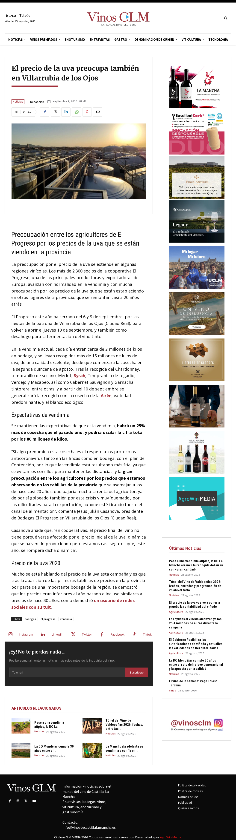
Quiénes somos (188, 808)
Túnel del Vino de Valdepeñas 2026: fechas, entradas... (124, 724)
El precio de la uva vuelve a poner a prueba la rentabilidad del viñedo (194, 604)
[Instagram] (10, 634)
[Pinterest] (87, 112)
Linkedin (57, 634)
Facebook (117, 634)
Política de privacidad (192, 785)
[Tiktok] (134, 634)
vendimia (66, 619)
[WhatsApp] (76, 112)
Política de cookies (190, 791)
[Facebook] (44, 112)
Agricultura (176, 612)
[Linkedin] (66, 112)
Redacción (37, 102)
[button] (225, 18)
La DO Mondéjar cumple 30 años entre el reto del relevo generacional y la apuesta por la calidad (196, 664)
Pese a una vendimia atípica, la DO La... (49, 724)
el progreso (48, 619)
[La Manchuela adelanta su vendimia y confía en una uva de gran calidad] (92, 750)
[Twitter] (55, 112)
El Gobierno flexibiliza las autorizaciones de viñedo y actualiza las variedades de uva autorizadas (195, 644)
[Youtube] (34, 801)
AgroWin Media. (171, 837)
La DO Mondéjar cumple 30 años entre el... (54, 748)
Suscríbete (137, 672)
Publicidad (185, 803)
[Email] (97, 112)
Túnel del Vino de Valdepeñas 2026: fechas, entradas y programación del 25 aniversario (195, 586)
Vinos (172, 690)
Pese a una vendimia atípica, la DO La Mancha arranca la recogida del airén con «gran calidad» (196, 565)
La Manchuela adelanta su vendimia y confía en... (124, 748)
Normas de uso (188, 797)
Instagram (26, 634)
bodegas (30, 619)
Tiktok (147, 634)
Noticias (18, 101)
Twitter (87, 634)
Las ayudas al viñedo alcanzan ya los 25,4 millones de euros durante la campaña (195, 623)
